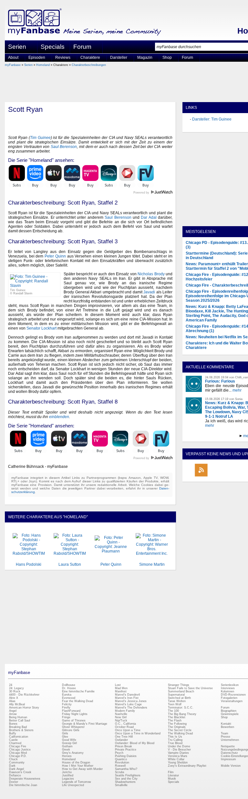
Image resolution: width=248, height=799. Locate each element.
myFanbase (13, 65)
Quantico (121, 759)
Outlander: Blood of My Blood (134, 743)
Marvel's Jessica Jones (131, 701)
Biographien (228, 710)
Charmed (15, 743)
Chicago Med (18, 752)
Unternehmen (230, 739)
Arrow (13, 714)
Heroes (67, 756)
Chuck (13, 759)
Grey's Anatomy (73, 752)
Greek (66, 749)
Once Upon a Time (127, 730)
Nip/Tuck (121, 720)
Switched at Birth (179, 697)
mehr (237, 390)
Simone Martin (152, 564)
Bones (13, 723)
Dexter (13, 781)
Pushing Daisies (126, 756)
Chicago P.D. (18, 756)
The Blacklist (176, 717)
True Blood (175, 743)
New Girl (121, 717)
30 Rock (14, 691)
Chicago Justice (20, 749)
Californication (18, 736)
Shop (224, 717)
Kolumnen (227, 691)
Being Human (18, 717)
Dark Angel (16, 769)
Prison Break (123, 746)
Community (17, 762)
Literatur (173, 775)
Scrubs (119, 772)
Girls (65, 733)
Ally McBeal (17, 704)
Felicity (67, 704)
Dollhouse (68, 685)
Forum (82, 46)
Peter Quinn (55, 256)
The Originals (177, 727)
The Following (177, 723)
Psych (119, 752)
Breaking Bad (18, 727)
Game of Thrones (74, 720)
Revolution (122, 762)
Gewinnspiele (230, 714)
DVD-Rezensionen (233, 694)
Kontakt (226, 723)
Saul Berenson (64, 146)
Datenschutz (229, 752)
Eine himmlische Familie (78, 691)
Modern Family (125, 710)
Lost (118, 685)
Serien (28, 65)
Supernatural (176, 694)
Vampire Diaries (178, 752)
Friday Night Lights (75, 714)
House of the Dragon (76, 762)
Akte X (13, 697)
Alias (12, 701)
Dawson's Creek (20, 772)
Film (171, 772)
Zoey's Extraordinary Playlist (187, 765)
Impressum (228, 759)
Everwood (68, 697)
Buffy (12, 733)
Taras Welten (177, 701)
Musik (172, 778)
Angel (12, 710)
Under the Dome (179, 746)
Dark (12, 765)
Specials (53, 46)
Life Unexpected (73, 785)
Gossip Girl (69, 743)
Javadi (149, 292)
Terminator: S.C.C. (180, 707)
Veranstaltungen (232, 701)
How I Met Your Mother (77, 765)
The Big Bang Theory (182, 714)
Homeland (43, 65)
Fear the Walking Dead (77, 701)
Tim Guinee (40, 137)
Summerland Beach (181, 691)
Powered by (152, 192)
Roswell (120, 765)
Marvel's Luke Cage (128, 704)
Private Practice (125, 749)
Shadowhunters (125, 781)
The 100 (173, 710)
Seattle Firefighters (127, 775)
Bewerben (227, 727)
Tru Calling (175, 739)
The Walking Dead (180, 733)
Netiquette (228, 746)
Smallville (121, 785)
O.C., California (125, 723)
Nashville (121, 714)
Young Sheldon (178, 762)
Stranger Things (178, 685)
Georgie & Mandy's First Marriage (84, 723)
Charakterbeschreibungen (89, 65)
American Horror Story (24, 707)
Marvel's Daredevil (127, 694)
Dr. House (69, 688)
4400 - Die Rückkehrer (24, 694)
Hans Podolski (28, 564)
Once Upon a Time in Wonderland (137, 733)
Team (224, 733)
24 (10, 685)
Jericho (67, 772)
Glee (65, 736)
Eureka (66, 694)
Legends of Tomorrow (76, 781)
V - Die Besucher (179, 749)
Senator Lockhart (41, 328)
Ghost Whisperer (73, 727)
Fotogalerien (229, 697)
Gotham (67, 746)
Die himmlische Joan (23, 785)
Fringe (66, 717)
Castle (13, 739)
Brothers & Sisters (21, 730)
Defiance (15, 775)
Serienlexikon (230, 685)
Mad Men (121, 688)
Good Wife (69, 739)
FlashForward (71, 710)
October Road (124, 727)
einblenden (59, 417)
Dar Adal (148, 217)
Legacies (68, 778)
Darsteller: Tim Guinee (212, 119)
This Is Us (175, 736)
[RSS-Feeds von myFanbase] (201, 476)
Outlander (121, 739)
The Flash (174, 720)
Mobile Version (231, 765)
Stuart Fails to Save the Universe (190, 688)
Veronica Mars (177, 756)
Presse (225, 736)
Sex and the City (126, 778)
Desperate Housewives (24, 778)
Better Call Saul (19, 720)
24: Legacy (16, 688)
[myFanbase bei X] (230, 476)
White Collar (176, 759)
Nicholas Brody (151, 274)
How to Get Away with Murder (82, 769)
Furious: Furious (220, 381)
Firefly (66, 707)
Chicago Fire (17, 746)
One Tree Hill (124, 736)
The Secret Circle (179, 730)
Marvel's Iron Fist (127, 697)
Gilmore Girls (70, 730)
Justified (67, 775)
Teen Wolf (174, 704)
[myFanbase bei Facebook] (216, 476)
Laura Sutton (69, 564)
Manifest (121, 691)
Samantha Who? (126, 769)
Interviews (228, 688)
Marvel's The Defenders (131, 707)
